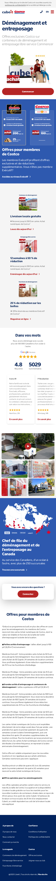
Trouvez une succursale (13, 569)
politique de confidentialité (15, 5)
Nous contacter (9, 837)
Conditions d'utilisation (38, 832)
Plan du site (43, 874)
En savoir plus (16, 419)
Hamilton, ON (14, 413)
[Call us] (41, 11)
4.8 (19, 366)
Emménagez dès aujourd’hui (23, 274)
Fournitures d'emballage (15, 866)
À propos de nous (9, 832)
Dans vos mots (28, 335)
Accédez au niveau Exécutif (15, 176)
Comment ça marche (11, 842)
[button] (52, 11)
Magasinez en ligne (19, 319)
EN (47, 11)
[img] (28, 357)
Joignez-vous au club (41, 860)
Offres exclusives (35, 855)
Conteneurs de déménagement (15, 855)
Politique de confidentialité (39, 837)
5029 (35, 366)
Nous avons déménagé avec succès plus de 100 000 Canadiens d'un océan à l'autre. (28, 344)
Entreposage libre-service (13, 860)
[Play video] (28, 446)
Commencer (28, 91)
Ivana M (12, 379)
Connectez (28, 594)
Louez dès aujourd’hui (20, 229)
